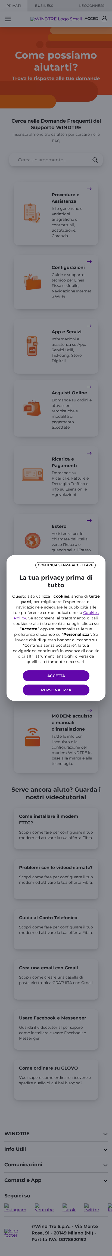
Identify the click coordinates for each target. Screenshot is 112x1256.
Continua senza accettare (65, 565)
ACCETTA (56, 675)
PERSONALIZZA (56, 690)
